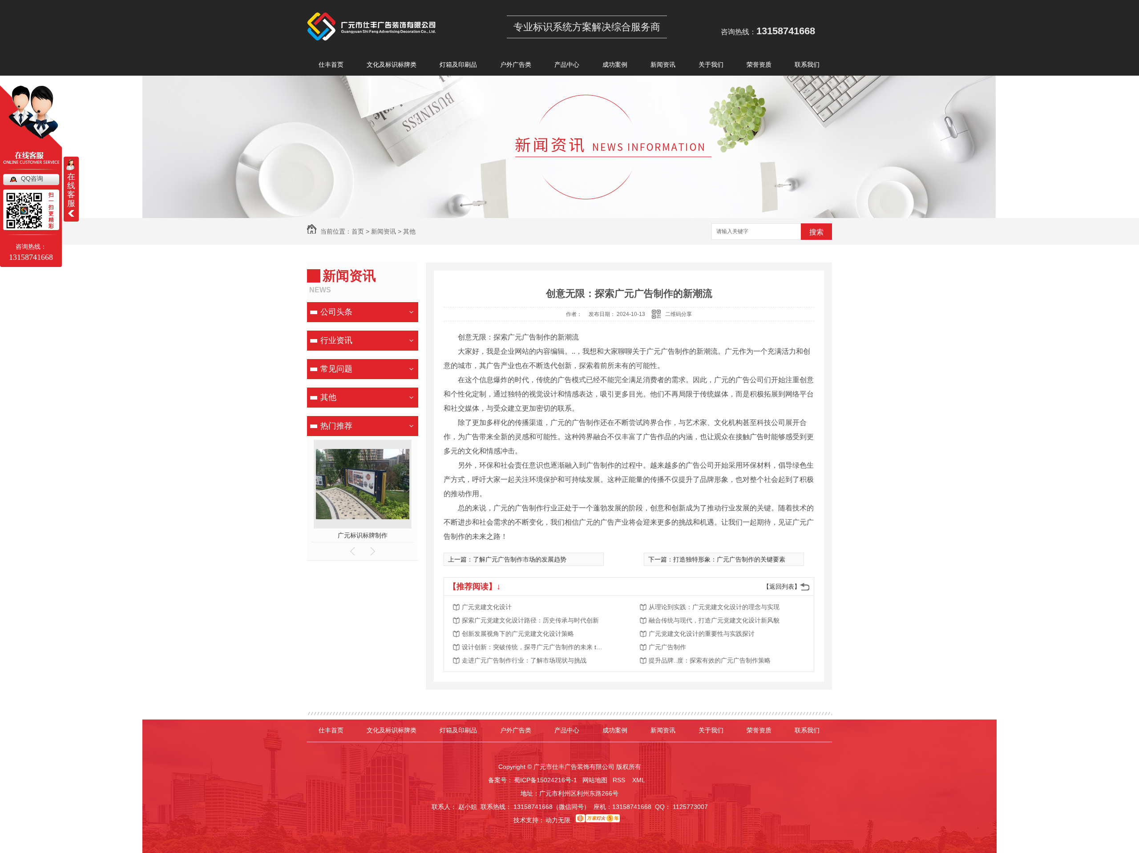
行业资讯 (336, 340)
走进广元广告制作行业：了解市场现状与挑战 (524, 660)
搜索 (816, 232)
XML (639, 780)
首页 (357, 231)
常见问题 (336, 368)
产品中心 (566, 64)
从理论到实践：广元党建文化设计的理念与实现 (714, 606)
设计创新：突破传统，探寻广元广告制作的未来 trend (533, 647)
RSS (620, 780)
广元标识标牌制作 (363, 535)
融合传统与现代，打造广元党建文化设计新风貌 (714, 620)
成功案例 (614, 64)
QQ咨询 (32, 178)
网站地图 (594, 780)
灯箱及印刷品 (458, 64)
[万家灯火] (598, 820)
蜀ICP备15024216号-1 (545, 780)
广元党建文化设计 (487, 606)
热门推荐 (336, 425)
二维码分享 (678, 314)
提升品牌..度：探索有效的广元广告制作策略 (710, 660)
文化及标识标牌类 (391, 64)
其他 (409, 231)
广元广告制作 (667, 647)
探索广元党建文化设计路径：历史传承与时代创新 (530, 620)
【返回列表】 (781, 586)
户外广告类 (515, 64)
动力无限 (557, 820)
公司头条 (336, 311)
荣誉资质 (759, 64)
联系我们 (807, 64)
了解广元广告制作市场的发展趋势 (519, 559)
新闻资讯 (662, 64)
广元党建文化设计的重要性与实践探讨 (702, 633)
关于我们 (711, 64)
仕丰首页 (331, 64)
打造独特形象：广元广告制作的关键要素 (729, 559)
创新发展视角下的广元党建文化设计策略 (518, 633)
